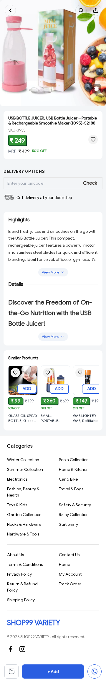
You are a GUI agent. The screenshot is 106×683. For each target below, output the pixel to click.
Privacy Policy (19, 574)
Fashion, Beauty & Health (23, 492)
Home (64, 564)
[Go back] (10, 10)
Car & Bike (68, 479)
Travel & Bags (71, 489)
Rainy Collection (74, 514)
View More (50, 272)
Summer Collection (25, 469)
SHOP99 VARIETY (33, 622)
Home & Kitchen (74, 469)
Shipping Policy (21, 599)
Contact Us (69, 554)
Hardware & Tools (23, 534)
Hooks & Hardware (24, 524)
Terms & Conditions (25, 564)
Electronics (17, 479)
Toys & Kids (17, 504)
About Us (15, 554)
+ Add (53, 671)
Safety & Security (75, 504)
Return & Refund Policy (22, 587)
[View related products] (96, 89)
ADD (26, 388)
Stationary (68, 524)
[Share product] (95, 10)
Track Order (70, 584)
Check (90, 183)
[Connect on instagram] (22, 649)
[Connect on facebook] (10, 649)
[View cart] (11, 671)
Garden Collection (24, 514)
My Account (70, 574)
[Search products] (81, 10)
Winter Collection (23, 459)
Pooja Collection (74, 459)
